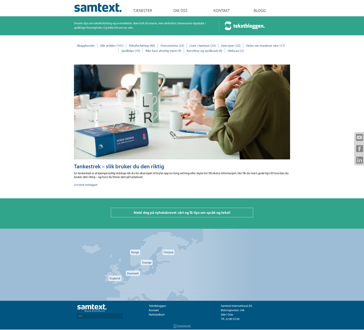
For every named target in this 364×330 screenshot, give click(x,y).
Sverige (146, 262)
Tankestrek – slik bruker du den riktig (119, 166)
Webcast (233, 51)
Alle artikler (108, 45)
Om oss (180, 10)
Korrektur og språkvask (202, 51)
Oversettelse (169, 45)
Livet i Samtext (200, 45)
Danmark (133, 273)
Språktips (127, 51)
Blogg (260, 10)
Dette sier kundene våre (262, 45)
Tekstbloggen (157, 306)
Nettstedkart (157, 314)
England (115, 278)
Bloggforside (86, 45)
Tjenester (142, 10)
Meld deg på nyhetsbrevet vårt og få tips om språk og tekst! (182, 212)
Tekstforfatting (139, 45)
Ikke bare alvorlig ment (161, 51)
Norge (135, 252)
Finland (168, 252)
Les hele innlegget (85, 185)
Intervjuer (228, 45)
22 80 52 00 (232, 319)
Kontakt (221, 10)
